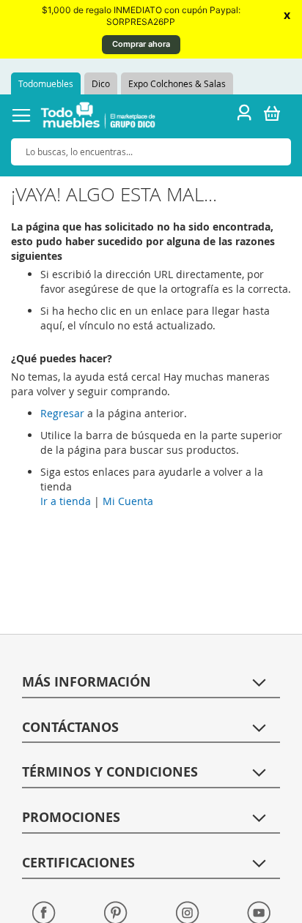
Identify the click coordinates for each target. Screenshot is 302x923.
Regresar (62, 413)
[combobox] (151, 151)
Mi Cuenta (128, 501)
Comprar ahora (141, 44)
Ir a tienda (65, 501)
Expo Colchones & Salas (177, 83)
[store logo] (98, 117)
